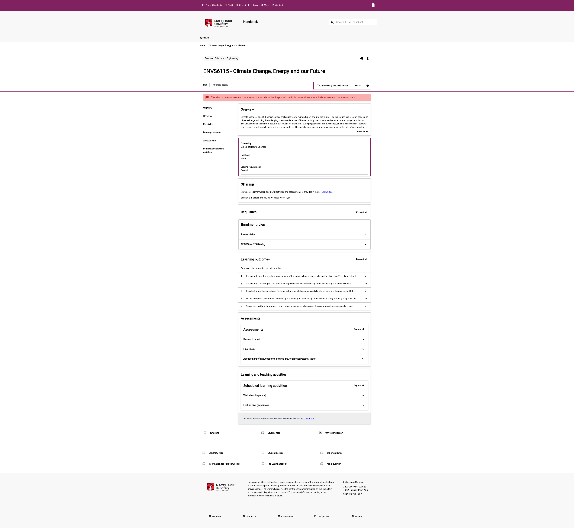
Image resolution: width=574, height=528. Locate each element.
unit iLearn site (307, 418)
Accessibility (287, 516)
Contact (279, 5)
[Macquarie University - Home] (219, 23)
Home (202, 45)
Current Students (214, 5)
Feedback (216, 516)
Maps (266, 5)
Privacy (358, 516)
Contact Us (251, 516)
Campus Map (324, 516)
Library (255, 5)
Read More (362, 131)
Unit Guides (327, 192)
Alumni (242, 5)
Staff (230, 5)
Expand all (361, 212)
